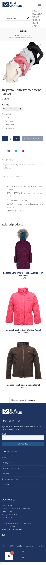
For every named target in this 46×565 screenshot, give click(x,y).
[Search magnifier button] (28, 18)
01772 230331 (8, 526)
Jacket (12, 165)
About (4, 457)
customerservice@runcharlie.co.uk (16, 523)
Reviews (19, 176)
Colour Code (7, 114)
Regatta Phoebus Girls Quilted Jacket (23, 330)
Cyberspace (9, 121)
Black (7, 118)
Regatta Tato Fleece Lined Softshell (23, 385)
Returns (5, 474)
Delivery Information (10, 468)
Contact (5, 485)
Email (4, 434)
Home (17, 35)
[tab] (7, 176)
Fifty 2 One (40, 546)
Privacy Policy (7, 463)
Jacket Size (6, 105)
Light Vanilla (9, 128)
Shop (25, 35)
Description (7, 176)
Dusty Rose (9, 125)
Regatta (18, 165)
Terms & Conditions (10, 479)
